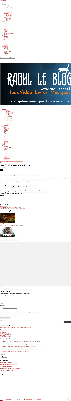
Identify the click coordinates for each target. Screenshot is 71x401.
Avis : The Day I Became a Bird (5, 334)
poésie (5, 29)
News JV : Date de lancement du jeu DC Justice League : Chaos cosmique (16, 289)
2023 (7, 50)
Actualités (6, 47)
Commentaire (2, 303)
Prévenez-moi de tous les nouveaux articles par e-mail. (11, 316)
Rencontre (6, 30)
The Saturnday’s (9, 16)
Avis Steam (8, 9)
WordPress (39, 399)
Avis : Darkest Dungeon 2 (36, 348)
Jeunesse (5, 24)
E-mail (1, 307)
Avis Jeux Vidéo (6, 5)
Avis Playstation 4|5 (9, 8)
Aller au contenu (3, 0)
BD (4, 32)
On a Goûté (6, 44)
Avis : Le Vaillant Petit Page (35, 341)
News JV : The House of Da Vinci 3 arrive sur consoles (12, 225)
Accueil (3, 39)
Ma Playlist (6, 37)
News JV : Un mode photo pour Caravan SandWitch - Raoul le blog (14, 344)
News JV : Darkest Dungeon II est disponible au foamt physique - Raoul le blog (16, 348)
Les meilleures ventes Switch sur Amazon (7, 327)
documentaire (6, 23)
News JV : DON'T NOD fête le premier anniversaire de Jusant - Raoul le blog (16, 346)
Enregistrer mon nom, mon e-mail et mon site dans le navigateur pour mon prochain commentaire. (19, 312)
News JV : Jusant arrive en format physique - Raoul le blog (12, 351)
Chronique (6, 36)
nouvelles (5, 28)
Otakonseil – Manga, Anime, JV (6, 366)
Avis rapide (8, 11)
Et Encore (3, 40)
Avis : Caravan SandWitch (33, 344)
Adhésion (5, 54)
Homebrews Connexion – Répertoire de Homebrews (10, 368)
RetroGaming (6, 13)
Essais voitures (8, 43)
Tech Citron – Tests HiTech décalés (7, 370)
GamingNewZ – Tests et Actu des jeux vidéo (8, 364)
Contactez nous (7, 53)
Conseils (5, 52)
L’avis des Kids (6, 34)
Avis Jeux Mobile (9, 12)
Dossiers (5, 17)
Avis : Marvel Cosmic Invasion (5, 336)
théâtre (5, 31)
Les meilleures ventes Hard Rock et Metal (23, 327)
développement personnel (9, 33)
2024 (7, 49)
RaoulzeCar (6, 41)
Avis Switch (8, 6)
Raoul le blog (8, 399)
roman (5, 22)
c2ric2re (2, 167)
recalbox (5, 206)
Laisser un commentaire (23, 167)
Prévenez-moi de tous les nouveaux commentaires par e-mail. (12, 314)
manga (5, 27)
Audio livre (6, 25)
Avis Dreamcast (9, 14)
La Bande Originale (7, 51)
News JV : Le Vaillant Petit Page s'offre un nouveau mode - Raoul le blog (15, 341)
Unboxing (6, 20)
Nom (1, 305)
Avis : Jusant (33, 346)
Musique (3, 35)
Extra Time (8, 19)
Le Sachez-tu (8, 18)
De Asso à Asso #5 (3, 335)
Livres (3, 21)
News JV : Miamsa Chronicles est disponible (9, 240)
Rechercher (2, 320)
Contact (3, 38)
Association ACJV (5, 46)
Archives (1, 356)
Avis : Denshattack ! (3, 332)
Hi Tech (5, 45)
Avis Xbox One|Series (10, 7)
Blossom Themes (29, 399)
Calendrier (6, 48)
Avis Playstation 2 (9, 15)
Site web (1, 310)
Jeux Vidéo (4, 4)
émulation (2, 206)
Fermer (1, 107)
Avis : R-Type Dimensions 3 (5, 333)
